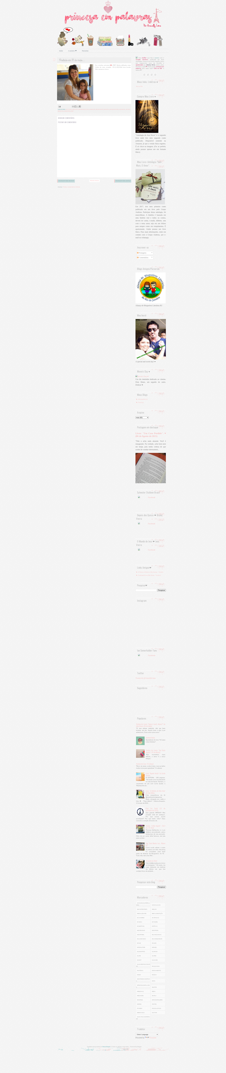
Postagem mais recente (66, 181)
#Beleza (154, 909)
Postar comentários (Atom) (71, 187)
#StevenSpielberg (157, 1000)
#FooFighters (141, 947)
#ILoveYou (122, 109)
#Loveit (128, 109)
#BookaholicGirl (84, 109)
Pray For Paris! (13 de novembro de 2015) (155, 809)
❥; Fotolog (139, 402)
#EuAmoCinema (141, 939)
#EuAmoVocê (99, 109)
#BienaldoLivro (141, 913)
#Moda (139, 975)
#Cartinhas (155, 918)
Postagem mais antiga (123, 181)
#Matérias (140, 970)
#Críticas (154, 926)
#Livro (139, 956)
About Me (139, 86)
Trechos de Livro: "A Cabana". (145, 763)
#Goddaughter (114, 109)
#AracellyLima (156, 905)
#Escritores (140, 934)
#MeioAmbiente (156, 970)
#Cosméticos (140, 926)
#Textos (154, 1004)
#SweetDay (67, 111)
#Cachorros (140, 918)
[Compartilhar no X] (77, 106)
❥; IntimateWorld (141, 399)
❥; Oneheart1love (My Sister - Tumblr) (148, 575)
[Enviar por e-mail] (73, 106)
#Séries (139, 1004)
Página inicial (94, 180)
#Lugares (155, 960)
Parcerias (85, 51)
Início (61, 51)
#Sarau (154, 995)
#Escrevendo (141, 930)
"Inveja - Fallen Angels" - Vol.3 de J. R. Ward (155, 826)
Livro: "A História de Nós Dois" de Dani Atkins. (155, 792)
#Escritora (155, 930)
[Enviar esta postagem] (59, 106)
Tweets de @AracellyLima (145, 678)
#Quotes (154, 987)
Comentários (143, 258)
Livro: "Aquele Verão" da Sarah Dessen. (155, 774)
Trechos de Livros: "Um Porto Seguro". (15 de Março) (155, 751)
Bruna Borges (106, 1046)
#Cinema (139, 922)
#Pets (153, 981)
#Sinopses (140, 1000)
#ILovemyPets (141, 951)
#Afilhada (69, 109)
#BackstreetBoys (142, 909)
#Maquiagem (155, 966)
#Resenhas (140, 991)
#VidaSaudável (156, 1008)
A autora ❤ (72, 51)
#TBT (72, 111)
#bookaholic (141, 1012)
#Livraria (155, 951)
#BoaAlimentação (157, 913)
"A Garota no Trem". (152, 860)
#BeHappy (75, 109)
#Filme (139, 943)
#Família (106, 109)
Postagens (142, 253)
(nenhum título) (150, 737)
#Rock (153, 991)
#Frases (154, 947)
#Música (154, 975)
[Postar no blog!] (75, 106)
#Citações (155, 922)
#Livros (154, 956)
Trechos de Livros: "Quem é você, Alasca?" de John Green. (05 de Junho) (150, 725)
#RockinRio (140, 995)
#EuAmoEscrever (157, 939)
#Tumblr (139, 1008)
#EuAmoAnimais (156, 934)
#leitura (154, 1012)
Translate (153, 1038)
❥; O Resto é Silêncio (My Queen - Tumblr (149, 572)
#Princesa (61, 111)
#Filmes (154, 943)
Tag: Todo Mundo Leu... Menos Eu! (155, 844)
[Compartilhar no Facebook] (80, 106)
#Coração (92, 109)
